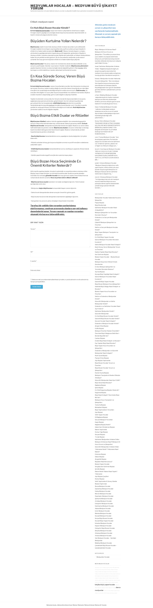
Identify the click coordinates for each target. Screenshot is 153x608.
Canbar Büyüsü (100, 338)
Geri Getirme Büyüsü (102, 254)
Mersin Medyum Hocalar (103, 494)
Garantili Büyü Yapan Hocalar (104, 281)
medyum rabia (104, 587)
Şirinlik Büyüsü (100, 469)
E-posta (33, 261)
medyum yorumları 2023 (100, 593)
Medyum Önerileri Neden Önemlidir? (107, 331)
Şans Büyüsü (99, 388)
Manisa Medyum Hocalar (103, 513)
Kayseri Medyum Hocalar (103, 526)
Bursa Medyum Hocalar (102, 486)
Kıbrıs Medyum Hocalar (107, 121)
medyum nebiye (98, 578)
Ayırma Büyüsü (100, 272)
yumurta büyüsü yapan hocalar (104, 582)
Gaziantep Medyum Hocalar (104, 489)
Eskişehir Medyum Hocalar (104, 503)
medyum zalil (105, 578)
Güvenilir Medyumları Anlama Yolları (107, 447)
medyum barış (114, 582)
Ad (31, 252)
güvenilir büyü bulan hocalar (104, 569)
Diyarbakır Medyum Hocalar (104, 496)
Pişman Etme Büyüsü (102, 358)
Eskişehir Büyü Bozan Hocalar (105, 528)
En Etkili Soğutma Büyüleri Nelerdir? (107, 390)
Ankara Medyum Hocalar (108, 163)
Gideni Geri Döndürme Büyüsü (105, 427)
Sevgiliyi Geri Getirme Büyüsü (104, 466)
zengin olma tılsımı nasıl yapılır (110, 571)
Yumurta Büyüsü (100, 405)
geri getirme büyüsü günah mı (111, 576)
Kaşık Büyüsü (99, 422)
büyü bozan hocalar (43, 31)
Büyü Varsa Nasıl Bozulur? (103, 383)
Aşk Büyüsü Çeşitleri (102, 476)
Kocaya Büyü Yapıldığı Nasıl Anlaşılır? (107, 274)
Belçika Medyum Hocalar (103, 531)
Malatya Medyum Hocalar (108, 95)
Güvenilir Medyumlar (102, 314)
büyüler (80, 68)
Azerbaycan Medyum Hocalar (110, 149)
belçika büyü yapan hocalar (105, 585)
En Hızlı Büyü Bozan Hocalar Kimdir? (50, 27)
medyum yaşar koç (109, 580)
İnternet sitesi (35, 270)
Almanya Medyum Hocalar (108, 177)
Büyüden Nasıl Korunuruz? (103, 461)
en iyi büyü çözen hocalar (113, 573)
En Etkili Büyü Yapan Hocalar (104, 237)
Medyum (75, 605)
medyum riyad (107, 590)
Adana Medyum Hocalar (103, 508)
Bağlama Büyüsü (100, 385)
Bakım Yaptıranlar (101, 429)
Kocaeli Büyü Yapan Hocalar (104, 521)
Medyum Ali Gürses (89, 605)
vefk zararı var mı (98, 567)
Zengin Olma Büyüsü (101, 326)
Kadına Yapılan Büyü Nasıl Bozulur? (106, 252)
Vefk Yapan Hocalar (101, 415)
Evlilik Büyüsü (99, 328)
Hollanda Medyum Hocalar (108, 107)
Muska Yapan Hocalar (102, 464)
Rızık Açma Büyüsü (101, 355)
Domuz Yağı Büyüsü (101, 432)
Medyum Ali (98, 605)
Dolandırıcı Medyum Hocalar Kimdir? (107, 323)
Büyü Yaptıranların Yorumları (104, 410)
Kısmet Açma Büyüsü (102, 373)
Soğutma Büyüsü (100, 392)
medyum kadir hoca (99, 571)
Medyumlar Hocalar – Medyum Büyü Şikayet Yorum (73, 7)
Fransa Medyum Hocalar (107, 137)
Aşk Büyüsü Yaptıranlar (102, 360)
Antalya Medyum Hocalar (103, 501)
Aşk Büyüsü (99, 412)
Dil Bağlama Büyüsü (101, 417)
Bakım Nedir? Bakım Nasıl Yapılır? (106, 471)
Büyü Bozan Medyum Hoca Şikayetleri (107, 284)
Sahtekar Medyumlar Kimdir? (104, 311)
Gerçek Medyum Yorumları (104, 420)
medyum (51, 105)
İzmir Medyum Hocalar (102, 511)
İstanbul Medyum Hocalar (103, 523)
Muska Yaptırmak (101, 484)
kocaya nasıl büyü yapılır (112, 593)
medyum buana (114, 569)
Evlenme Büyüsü (100, 454)
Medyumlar (81, 605)
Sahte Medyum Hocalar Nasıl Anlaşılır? (108, 244)
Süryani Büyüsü (100, 434)
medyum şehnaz (112, 578)
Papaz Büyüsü (99, 203)
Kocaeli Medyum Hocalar (103, 516)
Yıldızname (98, 474)
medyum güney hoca (107, 567)
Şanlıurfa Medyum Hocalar (104, 498)
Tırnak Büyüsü (99, 437)
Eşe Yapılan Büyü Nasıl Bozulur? (105, 343)
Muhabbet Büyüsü (101, 407)
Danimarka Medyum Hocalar (104, 506)
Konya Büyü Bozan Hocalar (104, 518)
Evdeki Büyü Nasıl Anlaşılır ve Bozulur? (107, 341)
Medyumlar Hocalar (103, 557)
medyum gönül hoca (115, 590)
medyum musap (112, 587)
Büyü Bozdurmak (100, 205)
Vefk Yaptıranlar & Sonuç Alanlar (106, 481)
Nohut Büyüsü (99, 479)
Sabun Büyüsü (99, 457)
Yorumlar (104, 605)
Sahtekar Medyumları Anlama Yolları (107, 439)
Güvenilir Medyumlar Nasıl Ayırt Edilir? (107, 380)
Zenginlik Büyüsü (100, 459)
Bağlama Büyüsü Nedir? (103, 425)
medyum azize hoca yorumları (101, 573)
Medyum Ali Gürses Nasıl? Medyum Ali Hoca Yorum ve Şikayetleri (105, 52)
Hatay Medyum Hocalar (102, 491)
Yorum (33, 229)
